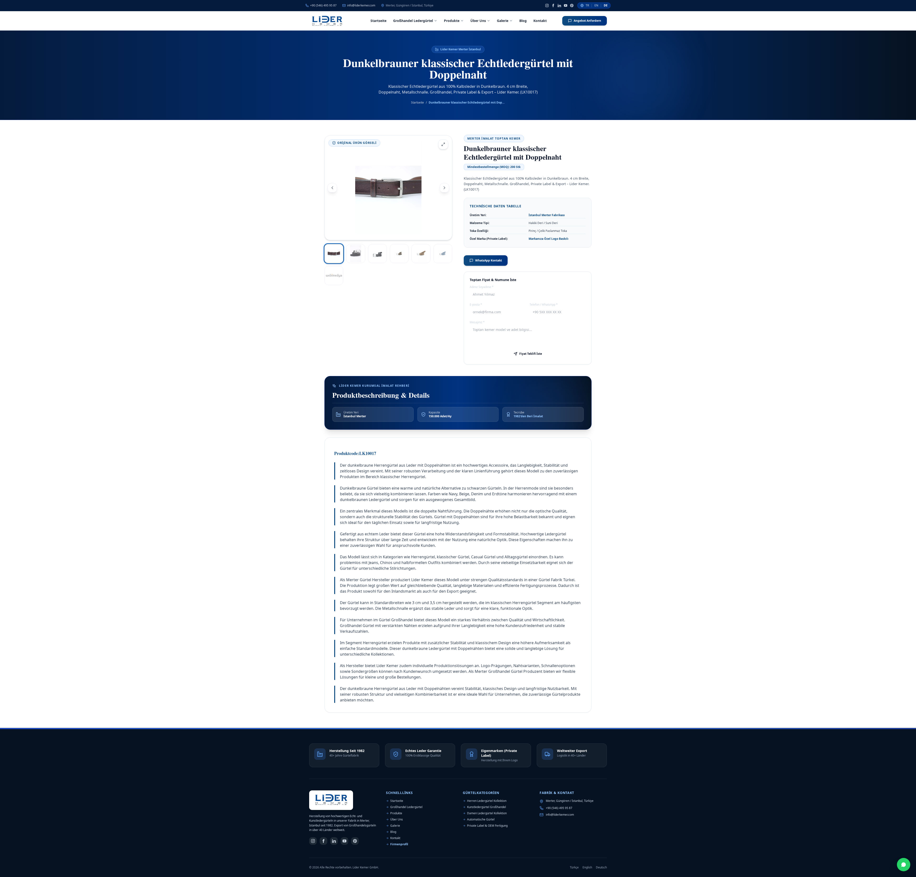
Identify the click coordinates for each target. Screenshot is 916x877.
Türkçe (574, 867)
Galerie (502, 20)
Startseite (378, 20)
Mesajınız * (477, 322)
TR (587, 5)
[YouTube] (565, 5)
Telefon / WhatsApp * (544, 305)
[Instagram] (547, 5)
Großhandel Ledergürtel (413, 20)
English (587, 867)
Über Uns (478, 20)
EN (596, 5)
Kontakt (540, 20)
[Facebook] (553, 5)
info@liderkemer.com (560, 815)
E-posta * (476, 305)
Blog (523, 20)
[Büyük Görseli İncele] (443, 144)
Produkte (451, 20)
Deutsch (601, 867)
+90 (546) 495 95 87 (559, 808)
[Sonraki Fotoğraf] (444, 188)
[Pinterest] (571, 5)
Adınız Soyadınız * (482, 287)
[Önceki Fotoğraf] (332, 188)
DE (606, 5)
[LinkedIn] (559, 5)
